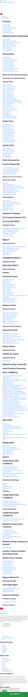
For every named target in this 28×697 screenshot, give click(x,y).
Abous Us (5, 16)
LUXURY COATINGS (7, 547)
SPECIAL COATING (7, 361)
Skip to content (3, 0)
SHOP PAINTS (6, 18)
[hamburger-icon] (1, 14)
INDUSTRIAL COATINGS (8, 209)
